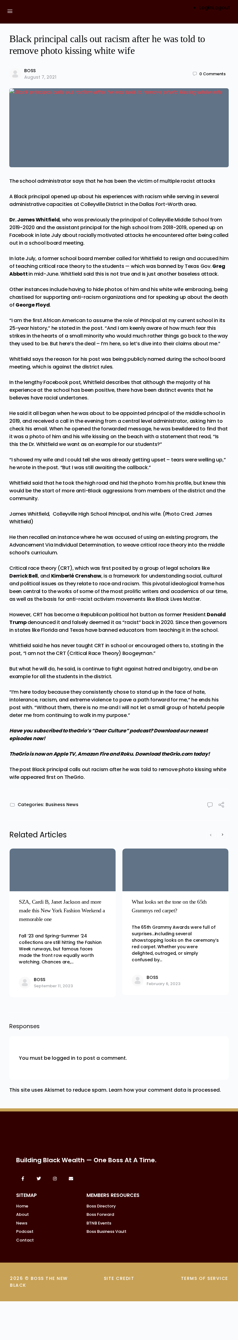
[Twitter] (38, 1178)
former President (186, 614)
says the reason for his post (66, 359)
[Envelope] (70, 1178)
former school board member (79, 258)
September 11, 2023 (53, 986)
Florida (49, 630)
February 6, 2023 (163, 984)
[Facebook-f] (22, 1178)
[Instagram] (54, 1178)
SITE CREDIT (119, 1278)
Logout (221, 7)
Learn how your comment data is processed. (165, 1089)
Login (206, 7)
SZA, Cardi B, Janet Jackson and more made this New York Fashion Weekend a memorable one (62, 910)
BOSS (30, 71)
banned (166, 266)
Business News (62, 804)
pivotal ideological (175, 583)
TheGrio (74, 777)
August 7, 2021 (40, 77)
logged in (63, 1058)
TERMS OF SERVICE (204, 1278)
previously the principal (114, 219)
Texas (77, 630)
